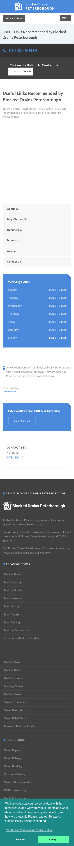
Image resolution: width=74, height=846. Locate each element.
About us (12, 209)
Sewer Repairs (12, 750)
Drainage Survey (13, 686)
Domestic (13, 240)
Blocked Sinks (12, 662)
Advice (11, 251)
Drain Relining (12, 622)
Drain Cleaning (12, 582)
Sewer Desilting (13, 766)
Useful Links (15, 739)
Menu (66, 18)
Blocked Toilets (13, 678)
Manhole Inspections (16, 798)
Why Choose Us (17, 219)
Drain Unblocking (14, 590)
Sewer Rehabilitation (16, 718)
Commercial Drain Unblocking (21, 638)
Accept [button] (53, 839)
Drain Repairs (12, 614)
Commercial (14, 230)
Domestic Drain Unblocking (20, 726)
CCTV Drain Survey (15, 790)
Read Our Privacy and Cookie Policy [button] (29, 830)
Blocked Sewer (13, 694)
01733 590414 (23, 50)
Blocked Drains (13, 574)
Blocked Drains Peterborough (38, 506)
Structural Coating (15, 774)
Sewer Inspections (15, 702)
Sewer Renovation (15, 710)
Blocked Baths (12, 670)
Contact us (14, 261)
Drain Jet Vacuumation (17, 630)
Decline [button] (20, 839)
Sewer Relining (12, 758)
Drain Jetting (11, 606)
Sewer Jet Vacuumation (18, 782)
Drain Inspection (13, 598)
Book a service (14, 18)
